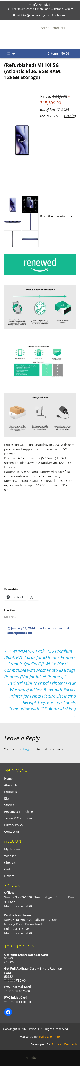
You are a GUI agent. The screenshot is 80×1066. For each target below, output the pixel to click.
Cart (7, 869)
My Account (12, 849)
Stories (9, 805)
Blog (7, 798)
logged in (29, 749)
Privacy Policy (13, 825)
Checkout (61, 15)
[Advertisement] (40, 294)
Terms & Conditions (18, 818)
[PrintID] (10, 34)
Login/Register (40, 15)
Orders (9, 876)
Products (10, 792)
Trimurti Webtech (64, 1044)
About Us (10, 785)
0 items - (58, 53)
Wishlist (21, 15)
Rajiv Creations (50, 1037)
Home (8, 778)
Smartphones (53, 628)
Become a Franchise (18, 812)
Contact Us (12, 831)
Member (33, 1058)
